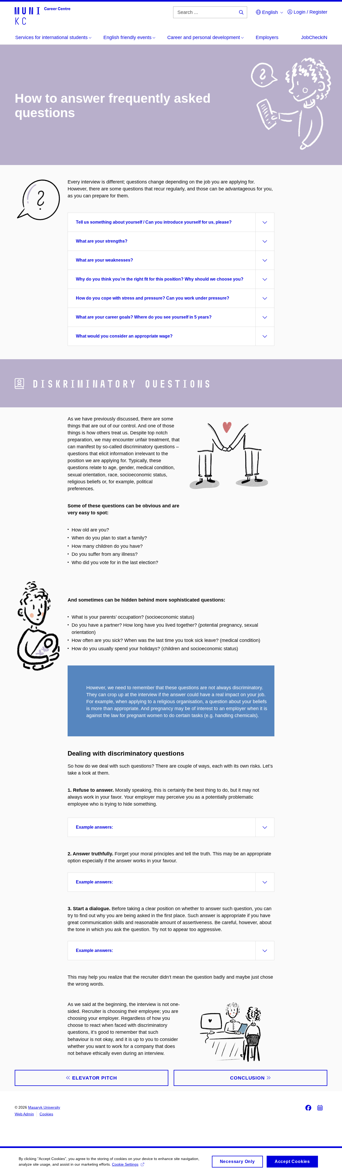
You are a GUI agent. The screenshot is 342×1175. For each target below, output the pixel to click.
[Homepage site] (42, 15)
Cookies (46, 1114)
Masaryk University (44, 1107)
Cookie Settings (125, 1164)
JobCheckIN (314, 37)
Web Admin (24, 1114)
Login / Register (309, 12)
